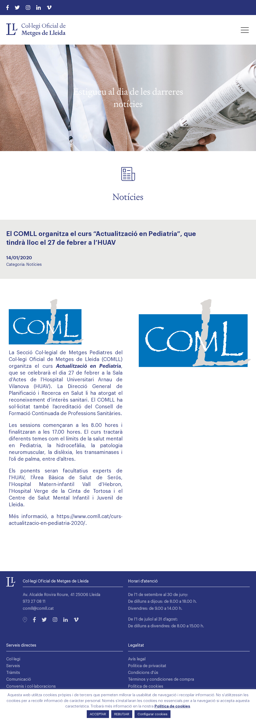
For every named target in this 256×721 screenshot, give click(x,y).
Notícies (34, 265)
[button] (245, 30)
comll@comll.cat (38, 609)
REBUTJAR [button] (121, 714)
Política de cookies (145, 686)
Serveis (13, 666)
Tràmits (13, 673)
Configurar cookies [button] (153, 714)
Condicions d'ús (143, 673)
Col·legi (13, 659)
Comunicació (18, 679)
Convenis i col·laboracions (31, 686)
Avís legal (137, 659)
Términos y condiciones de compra (161, 679)
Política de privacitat (147, 666)
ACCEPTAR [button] (98, 714)
